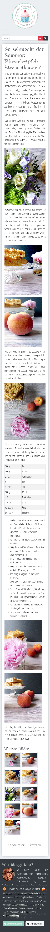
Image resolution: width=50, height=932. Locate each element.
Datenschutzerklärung (11, 915)
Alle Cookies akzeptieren (14, 923)
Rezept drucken (36, 845)
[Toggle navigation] (5, 32)
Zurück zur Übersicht (16, 845)
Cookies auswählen (35, 923)
